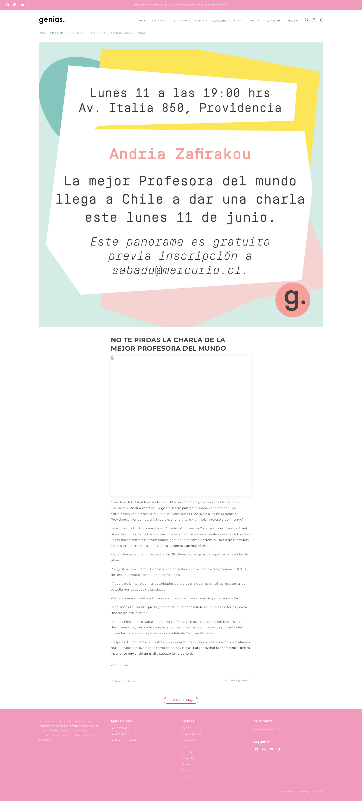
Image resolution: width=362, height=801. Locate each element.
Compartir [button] (122, 665)
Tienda (290, 20)
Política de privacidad (124, 739)
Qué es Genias (191, 733)
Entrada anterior (124, 681)
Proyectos (188, 758)
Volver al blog (183, 700)
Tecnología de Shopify (310, 791)
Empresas (188, 745)
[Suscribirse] (319, 729)
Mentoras (188, 764)
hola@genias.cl (120, 733)
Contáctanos (118, 727)
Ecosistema (219, 20)
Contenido (273, 20)
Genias (291, 791)
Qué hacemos (191, 739)
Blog (53, 32)
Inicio (42, 32)
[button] (307, 20)
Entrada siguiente (237, 680)
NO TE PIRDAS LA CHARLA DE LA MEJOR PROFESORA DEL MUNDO (104, 32)
